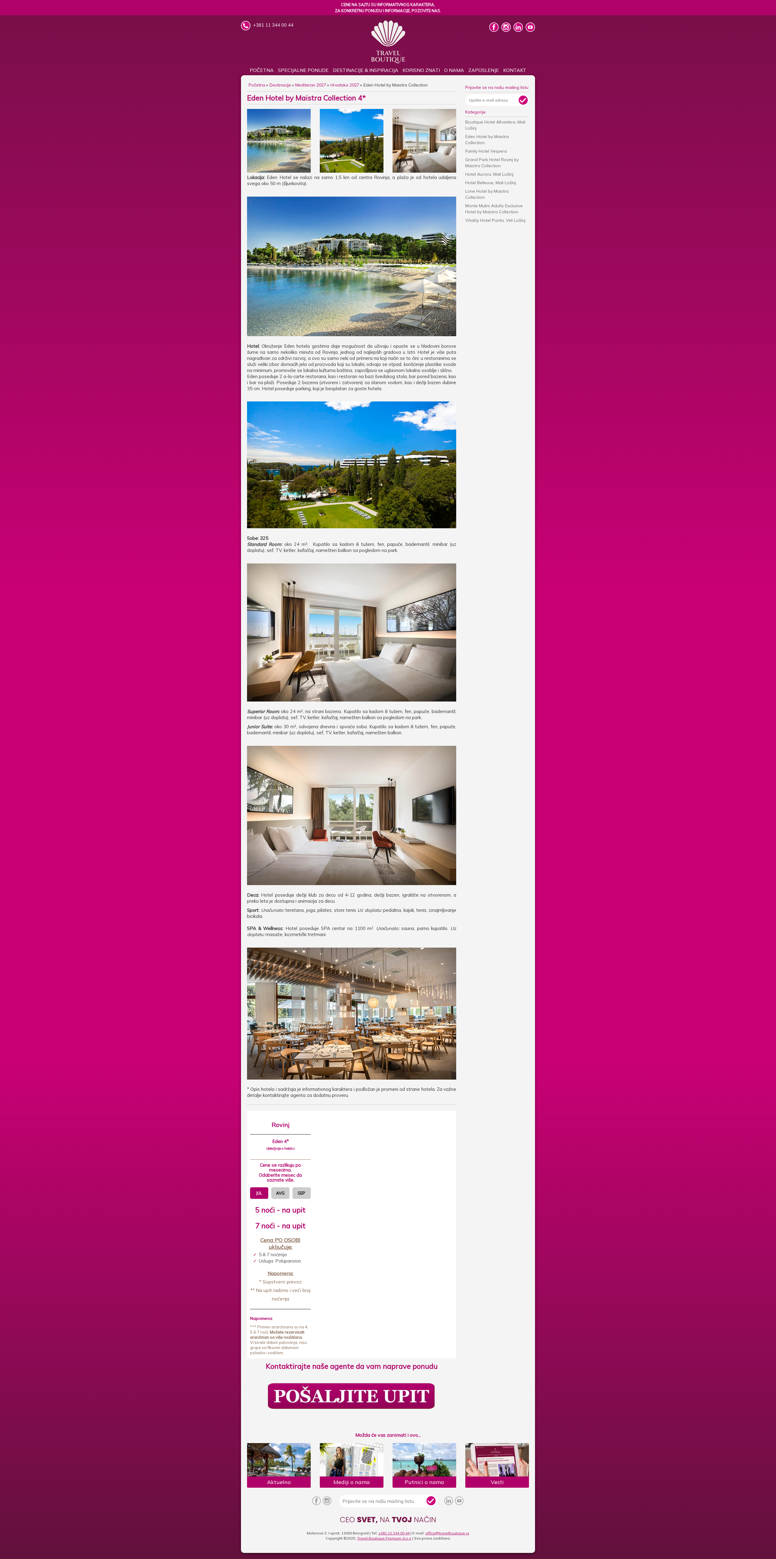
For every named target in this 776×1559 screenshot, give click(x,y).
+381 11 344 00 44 (394, 1533)
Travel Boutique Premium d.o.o (384, 1538)
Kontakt (514, 70)
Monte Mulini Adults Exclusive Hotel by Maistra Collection (494, 209)
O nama (454, 70)
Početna (262, 70)
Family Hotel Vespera (486, 151)
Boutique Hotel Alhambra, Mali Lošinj (495, 125)
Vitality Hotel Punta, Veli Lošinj (495, 220)
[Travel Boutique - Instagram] (506, 30)
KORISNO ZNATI (421, 70)
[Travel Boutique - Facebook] (494, 30)
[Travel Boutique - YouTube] (530, 30)
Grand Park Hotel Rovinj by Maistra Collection (492, 162)
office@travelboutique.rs (447, 1533)
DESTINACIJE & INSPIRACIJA (365, 70)
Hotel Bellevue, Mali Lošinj (490, 182)
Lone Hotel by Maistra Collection (487, 194)
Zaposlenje (483, 70)
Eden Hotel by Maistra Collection (487, 139)
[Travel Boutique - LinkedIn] (518, 30)
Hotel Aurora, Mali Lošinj (489, 174)
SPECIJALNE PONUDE (303, 70)
